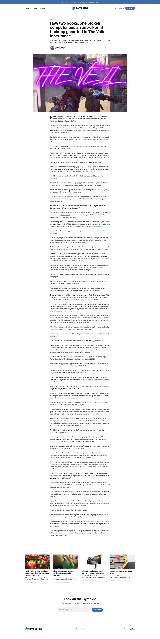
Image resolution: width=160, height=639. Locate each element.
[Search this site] (116, 8)
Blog (35, 8)
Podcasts (42, 8)
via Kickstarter (98, 226)
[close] (158, 2)
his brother (88, 171)
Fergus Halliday (60, 47)
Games (52, 19)
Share (106, 48)
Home (77, 629)
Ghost (133, 629)
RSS (83, 629)
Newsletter (28, 8)
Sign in (121, 8)
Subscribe (130, 8)
